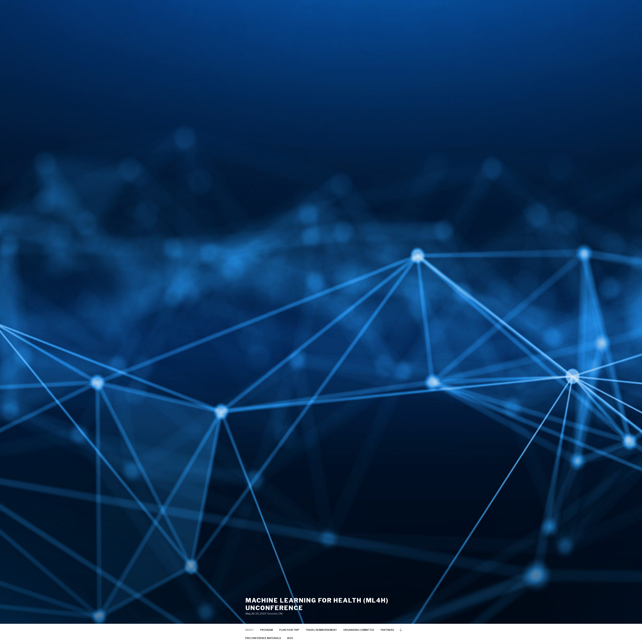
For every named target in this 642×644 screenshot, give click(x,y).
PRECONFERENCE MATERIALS (263, 638)
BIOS (290, 638)
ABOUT (249, 629)
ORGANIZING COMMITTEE (358, 629)
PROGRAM (266, 629)
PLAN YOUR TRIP (289, 629)
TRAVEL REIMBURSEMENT (321, 629)
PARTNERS (387, 629)
